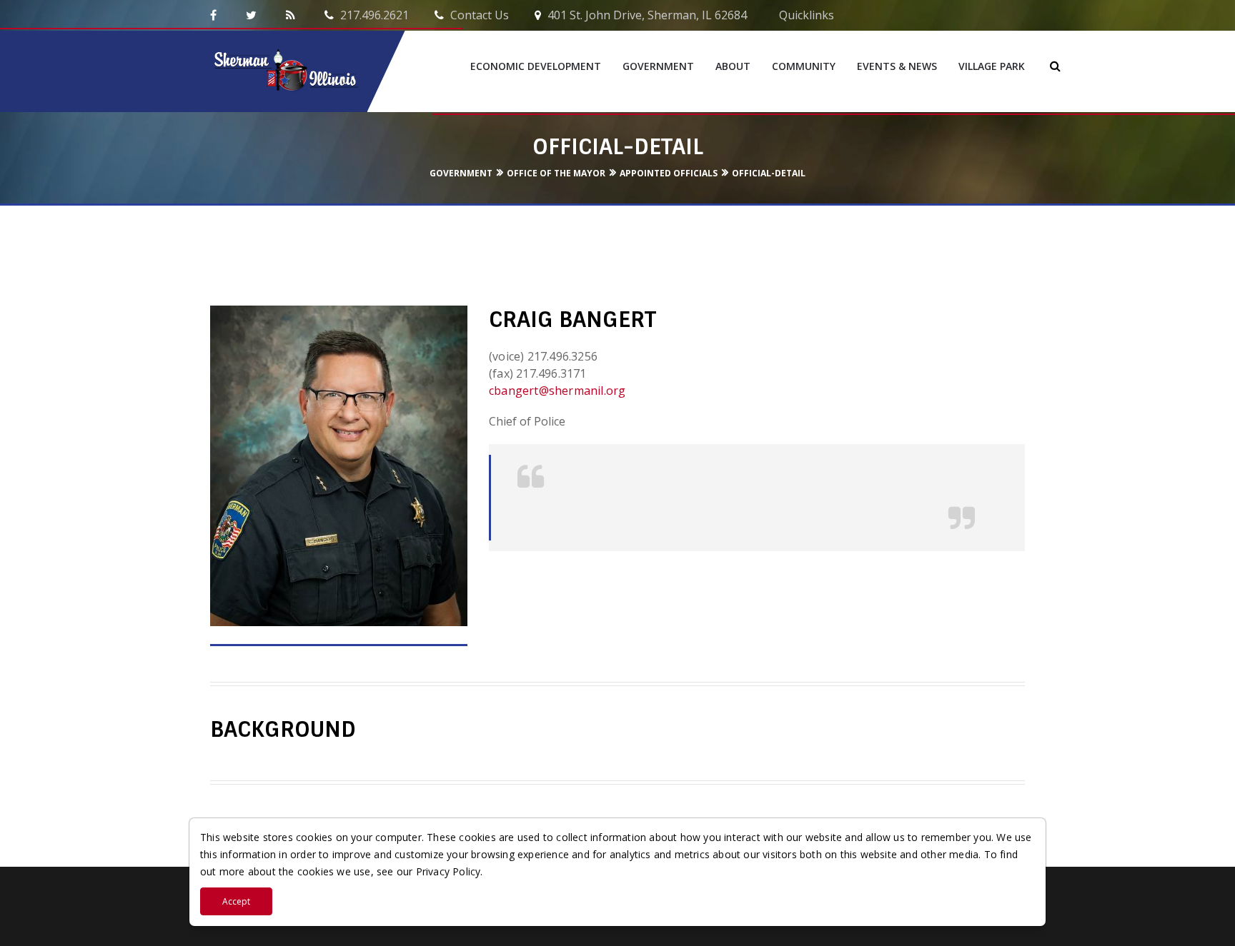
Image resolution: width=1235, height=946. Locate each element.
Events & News (897, 66)
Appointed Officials (669, 173)
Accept (236, 901)
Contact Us (478, 15)
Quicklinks (805, 15)
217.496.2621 (373, 15)
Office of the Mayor (556, 173)
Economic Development (535, 66)
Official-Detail (768, 173)
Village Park (991, 66)
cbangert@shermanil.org (557, 390)
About (732, 66)
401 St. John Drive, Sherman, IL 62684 (646, 15)
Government (658, 66)
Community (803, 66)
